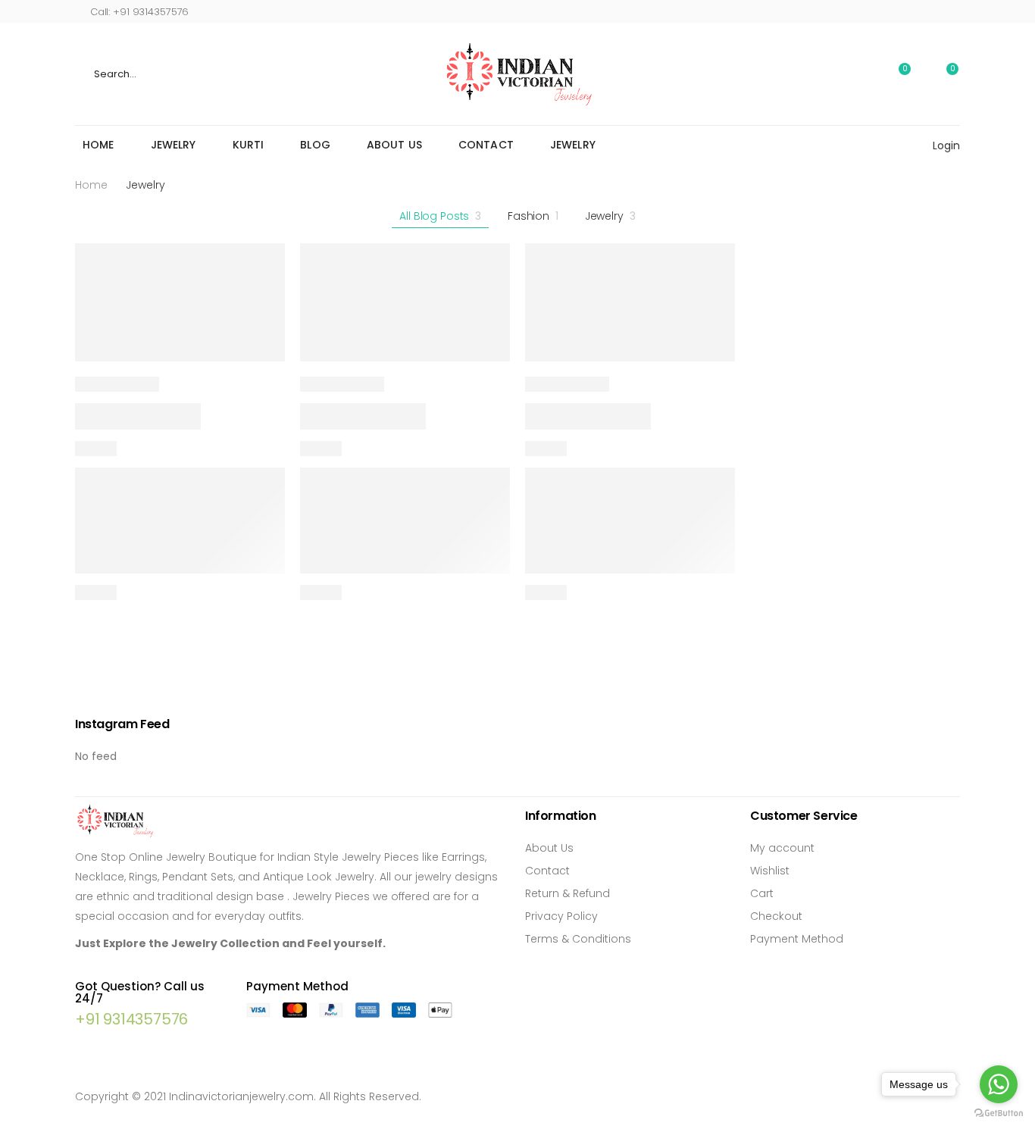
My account (782, 847)
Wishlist (770, 870)
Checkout (776, 916)
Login (946, 145)
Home (98, 144)
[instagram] (932, 11)
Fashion (533, 216)
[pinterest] (956, 11)
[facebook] (885, 11)
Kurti (248, 144)
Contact (486, 144)
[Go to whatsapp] (999, 1084)
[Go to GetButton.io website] (998, 1113)
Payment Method (796, 938)
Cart (762, 893)
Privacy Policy (561, 916)
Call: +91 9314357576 (139, 12)
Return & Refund (567, 893)
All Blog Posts (440, 216)
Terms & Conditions (578, 938)
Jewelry (173, 144)
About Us (394, 144)
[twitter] (909, 11)
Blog (315, 144)
